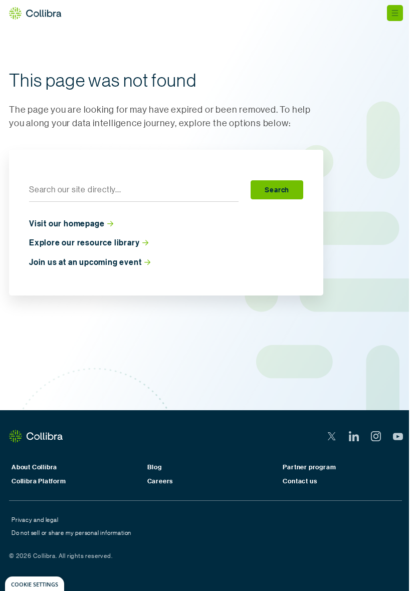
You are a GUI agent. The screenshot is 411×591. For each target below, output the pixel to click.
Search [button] (277, 189)
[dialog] (34, 583)
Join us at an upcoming (85, 262)
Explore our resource (84, 242)
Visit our (66, 223)
